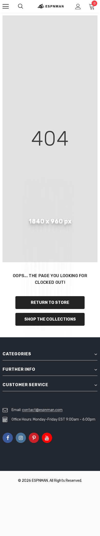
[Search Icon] (25, 6)
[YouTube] (47, 438)
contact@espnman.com (42, 410)
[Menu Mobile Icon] (6, 6)
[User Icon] (78, 6)
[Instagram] (21, 438)
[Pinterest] (34, 438)
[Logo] (50, 6)
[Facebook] (8, 438)
